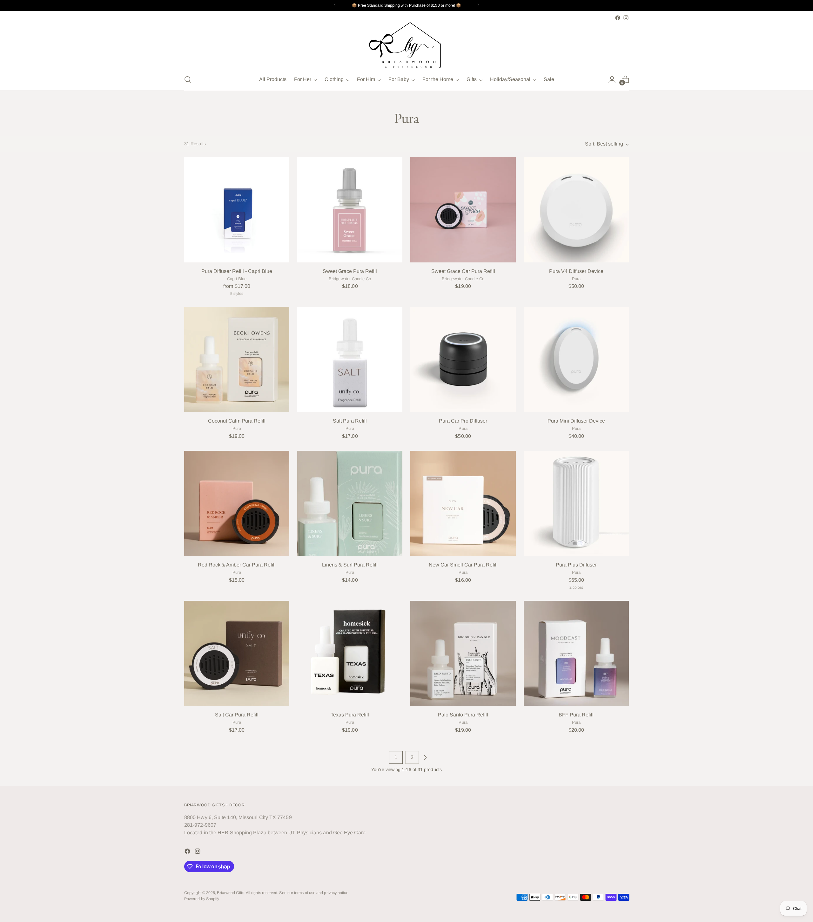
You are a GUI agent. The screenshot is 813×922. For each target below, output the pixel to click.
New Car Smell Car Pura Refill (463, 564)
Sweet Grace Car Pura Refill (463, 271)
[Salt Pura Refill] (349, 359)
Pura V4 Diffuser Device (576, 271)
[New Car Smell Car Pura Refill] (462, 503)
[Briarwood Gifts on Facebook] (618, 18)
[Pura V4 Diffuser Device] (576, 209)
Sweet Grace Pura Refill (350, 271)
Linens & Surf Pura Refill (350, 564)
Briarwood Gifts (230, 893)
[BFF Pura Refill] (576, 653)
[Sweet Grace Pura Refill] (349, 209)
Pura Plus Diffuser (576, 564)
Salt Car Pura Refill (237, 714)
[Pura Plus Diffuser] (576, 503)
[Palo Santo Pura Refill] (462, 653)
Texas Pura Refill (350, 714)
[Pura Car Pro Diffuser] (462, 359)
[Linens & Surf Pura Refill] (349, 503)
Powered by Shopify (201, 899)
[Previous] (335, 5)
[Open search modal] (187, 79)
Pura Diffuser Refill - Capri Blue (236, 271)
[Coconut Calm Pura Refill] (236, 359)
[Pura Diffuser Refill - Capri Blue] (236, 209)
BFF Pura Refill (576, 714)
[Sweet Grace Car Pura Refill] (462, 209)
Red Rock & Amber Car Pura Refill (237, 564)
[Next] (478, 5)
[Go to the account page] (612, 79)
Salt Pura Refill (350, 421)
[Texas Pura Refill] (349, 653)
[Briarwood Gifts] (406, 45)
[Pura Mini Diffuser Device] (576, 359)
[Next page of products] (425, 757)
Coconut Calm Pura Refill (236, 421)
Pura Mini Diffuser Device (576, 421)
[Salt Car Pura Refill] (236, 653)
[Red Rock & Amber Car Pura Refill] (236, 503)
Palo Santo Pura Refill (463, 714)
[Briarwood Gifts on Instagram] (626, 18)
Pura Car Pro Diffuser (463, 421)
